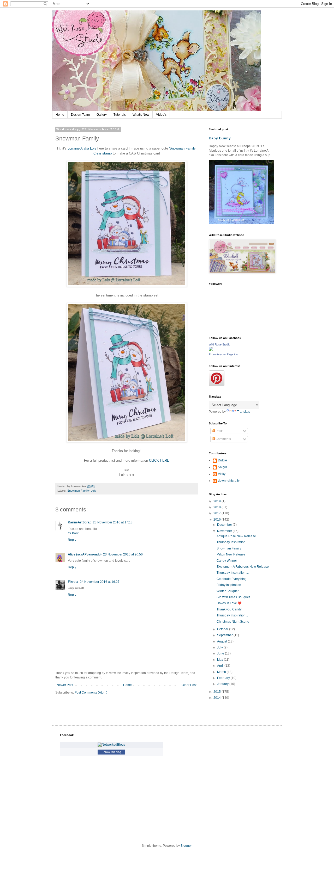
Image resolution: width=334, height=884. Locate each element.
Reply (72, 540)
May (220, 660)
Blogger (186, 846)
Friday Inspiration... (230, 585)
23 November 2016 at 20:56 (123, 554)
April (220, 665)
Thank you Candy (229, 609)
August (222, 641)
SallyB (222, 467)
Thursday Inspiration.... (233, 542)
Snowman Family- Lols (81, 490)
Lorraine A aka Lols (82, 148)
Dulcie (222, 460)
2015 (217, 692)
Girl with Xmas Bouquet (233, 597)
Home (60, 114)
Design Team (80, 114)
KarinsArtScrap (79, 522)
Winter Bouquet (227, 591)
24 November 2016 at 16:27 (100, 582)
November (225, 531)
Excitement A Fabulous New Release (243, 566)
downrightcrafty (229, 481)
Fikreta (73, 582)
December (225, 525)
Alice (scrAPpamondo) (85, 554)
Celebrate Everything (232, 579)
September (225, 635)
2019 (217, 501)
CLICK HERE (159, 460)
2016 (217, 519)
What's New (141, 114)
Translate (243, 411)
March (222, 672)
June (221, 653)
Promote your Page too (223, 354)
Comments (223, 439)
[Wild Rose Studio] (211, 350)
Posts (219, 431)
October (223, 629)
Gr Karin (74, 533)
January (223, 684)
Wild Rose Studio (219, 344)
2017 (217, 513)
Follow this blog (111, 751)
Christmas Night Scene (233, 621)
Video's (161, 114)
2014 (217, 698)
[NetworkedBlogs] (111, 744)
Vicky (221, 474)
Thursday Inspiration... (232, 615)
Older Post (189, 685)
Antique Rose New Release (236, 536)
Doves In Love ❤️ (229, 603)
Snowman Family (229, 548)
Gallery (102, 114)
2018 (217, 507)
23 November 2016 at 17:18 (113, 522)
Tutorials (120, 114)
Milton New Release (231, 554)
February (224, 678)
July (220, 647)
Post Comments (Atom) (91, 692)
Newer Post (65, 685)
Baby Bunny (220, 138)
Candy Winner (227, 560)
